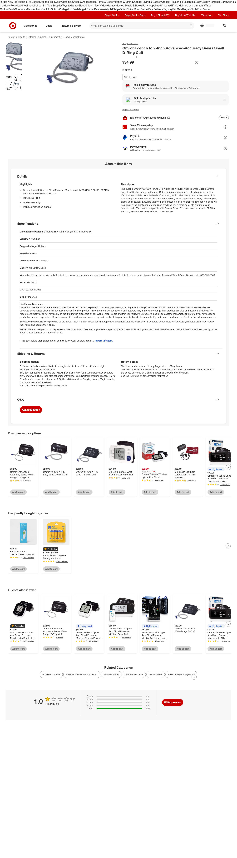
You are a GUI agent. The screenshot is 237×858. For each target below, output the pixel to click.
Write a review (172, 702)
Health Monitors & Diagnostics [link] (181, 674)
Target (11, 37)
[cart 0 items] (224, 25)
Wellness (29, 5)
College (44, 1)
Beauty (206, 1)
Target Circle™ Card (135, 15)
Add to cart (130, 77)
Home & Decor (105, 1)
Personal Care (218, 1)
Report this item (130, 109)
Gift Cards (176, 5)
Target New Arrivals (11, 1)
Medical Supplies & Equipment (44, 37)
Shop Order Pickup (123, 9)
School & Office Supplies (48, 5)
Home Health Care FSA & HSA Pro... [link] (82, 674)
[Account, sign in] (208, 25)
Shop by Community (193, 5)
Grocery (165, 1)
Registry (167, 9)
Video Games (108, 5)
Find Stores (203, 9)
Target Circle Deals (90, 9)
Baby (199, 1)
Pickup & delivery (70, 25)
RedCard (177, 9)
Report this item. (103, 340)
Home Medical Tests (74, 37)
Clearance (21, 9)
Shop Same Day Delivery (148, 9)
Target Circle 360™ (160, 15)
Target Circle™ (112, 15)
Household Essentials (183, 1)
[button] (130, 57)
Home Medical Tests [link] (51, 674)
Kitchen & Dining (123, 1)
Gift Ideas (164, 5)
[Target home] (13, 26)
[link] (130, 57)
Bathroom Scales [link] (111, 674)
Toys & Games (70, 5)
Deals (11, 9)
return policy (136, 375)
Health (20, 5)
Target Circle (190, 9)
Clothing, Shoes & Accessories (79, 1)
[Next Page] (228, 467)
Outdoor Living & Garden (147, 1)
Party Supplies (150, 5)
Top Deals (73, 9)
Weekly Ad (107, 9)
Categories (30, 25)
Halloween (55, 1)
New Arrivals (34, 9)
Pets (13, 5)
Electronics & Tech (89, 5)
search (191, 25)
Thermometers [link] (155, 674)
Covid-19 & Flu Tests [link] (134, 674)
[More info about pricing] (196, 62)
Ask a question (31, 409)
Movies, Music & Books (129, 5)
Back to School (31, 1)
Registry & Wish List (185, 15)
